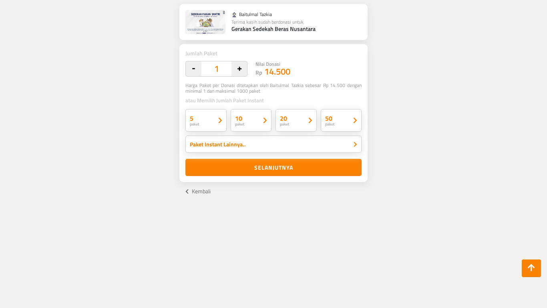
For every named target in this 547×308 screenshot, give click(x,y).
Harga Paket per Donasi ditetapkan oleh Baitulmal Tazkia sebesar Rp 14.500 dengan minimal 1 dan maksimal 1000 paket (273, 88)
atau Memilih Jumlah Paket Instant (224, 100)
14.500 (272, 69)
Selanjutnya (273, 167)
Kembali (201, 191)
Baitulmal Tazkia (255, 15)
